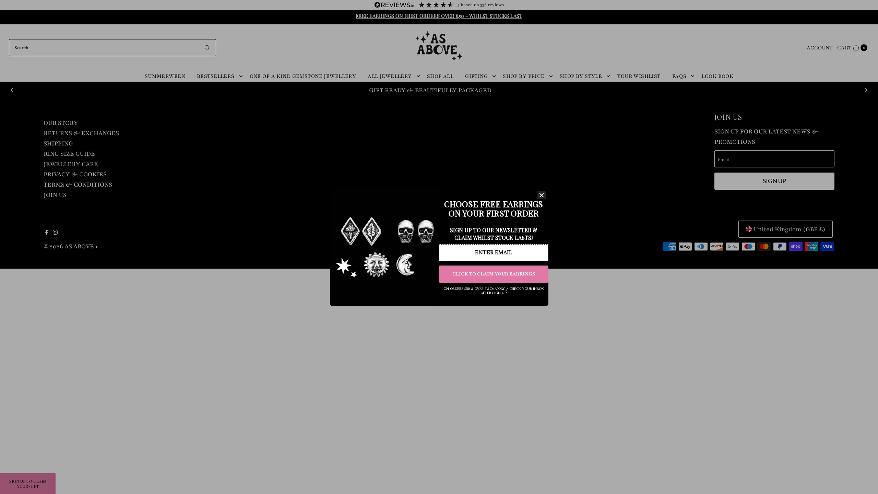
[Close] (541, 195)
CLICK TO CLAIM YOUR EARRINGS (493, 274)
